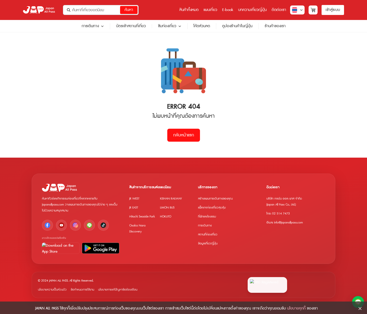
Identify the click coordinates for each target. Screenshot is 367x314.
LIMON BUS (167, 208)
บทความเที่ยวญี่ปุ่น (252, 9)
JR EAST (133, 208)
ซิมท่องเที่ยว (167, 26)
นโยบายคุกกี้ (296, 308)
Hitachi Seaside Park (142, 216)
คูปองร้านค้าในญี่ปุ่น (237, 26)
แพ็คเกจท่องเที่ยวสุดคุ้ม (212, 208)
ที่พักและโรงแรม (207, 216)
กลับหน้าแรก (183, 135)
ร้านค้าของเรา (275, 26)
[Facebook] (47, 225)
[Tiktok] (103, 225)
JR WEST (134, 199)
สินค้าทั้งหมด (188, 9)
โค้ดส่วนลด (201, 26)
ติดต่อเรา (279, 9)
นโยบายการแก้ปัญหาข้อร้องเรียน (117, 290)
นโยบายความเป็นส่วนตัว (52, 290)
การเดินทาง (90, 26)
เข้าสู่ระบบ (333, 9)
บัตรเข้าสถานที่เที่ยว (131, 26)
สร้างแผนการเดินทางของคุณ (215, 199)
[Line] (89, 225)
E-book (227, 9)
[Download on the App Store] (60, 248)
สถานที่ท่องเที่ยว (207, 234)
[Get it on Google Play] (100, 248)
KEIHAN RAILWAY (171, 199)
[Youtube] (61, 225)
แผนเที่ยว (210, 9)
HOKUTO (165, 216)
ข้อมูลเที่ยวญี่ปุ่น (207, 243)
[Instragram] (75, 225)
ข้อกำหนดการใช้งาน (82, 290)
